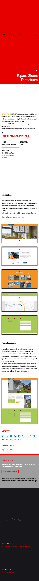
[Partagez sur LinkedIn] (3, 436)
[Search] (34, 34)
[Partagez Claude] (15, 439)
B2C (6, 153)
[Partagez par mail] (3, 439)
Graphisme (4, 155)
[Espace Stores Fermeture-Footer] (19, 325)
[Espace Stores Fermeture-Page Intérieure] (19, 401)
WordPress (4, 157)
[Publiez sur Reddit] (7, 436)
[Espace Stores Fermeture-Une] (19, 233)
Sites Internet (10, 155)
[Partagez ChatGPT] (11, 439)
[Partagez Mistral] (18, 439)
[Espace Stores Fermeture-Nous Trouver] (19, 302)
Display (12, 153)
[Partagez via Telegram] (30, 436)
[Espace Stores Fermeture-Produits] (19, 279)
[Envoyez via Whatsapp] (26, 436)
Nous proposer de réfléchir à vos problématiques (16, 547)
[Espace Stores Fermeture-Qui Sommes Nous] (19, 256)
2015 (3, 153)
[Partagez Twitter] (15, 436)
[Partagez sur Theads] (22, 436)
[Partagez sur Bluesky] (11, 436)
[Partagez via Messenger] (34, 436)
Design (9, 153)
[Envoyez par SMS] (7, 439)
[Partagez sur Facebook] (18, 436)
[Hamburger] (4, 34)
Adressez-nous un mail (11, 471)
